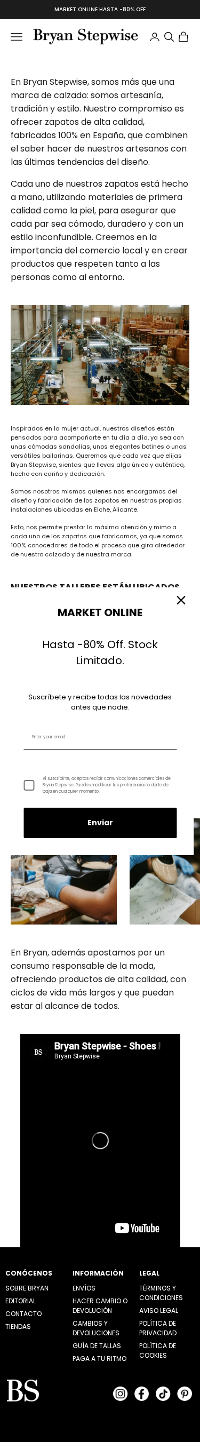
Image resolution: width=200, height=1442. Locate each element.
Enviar (100, 822)
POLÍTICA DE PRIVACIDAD (158, 1328)
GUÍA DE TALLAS (97, 1345)
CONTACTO (23, 1313)
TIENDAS (18, 1326)
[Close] (181, 600)
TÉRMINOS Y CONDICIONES (161, 1293)
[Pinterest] (184, 1394)
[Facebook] (141, 1394)
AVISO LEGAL (158, 1310)
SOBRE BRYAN (27, 1288)
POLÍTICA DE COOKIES (157, 1350)
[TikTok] (163, 1394)
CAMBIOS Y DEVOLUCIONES (96, 1328)
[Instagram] (120, 1394)
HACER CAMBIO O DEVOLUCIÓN (100, 1305)
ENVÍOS (84, 1288)
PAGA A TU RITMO (99, 1358)
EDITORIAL (20, 1300)
